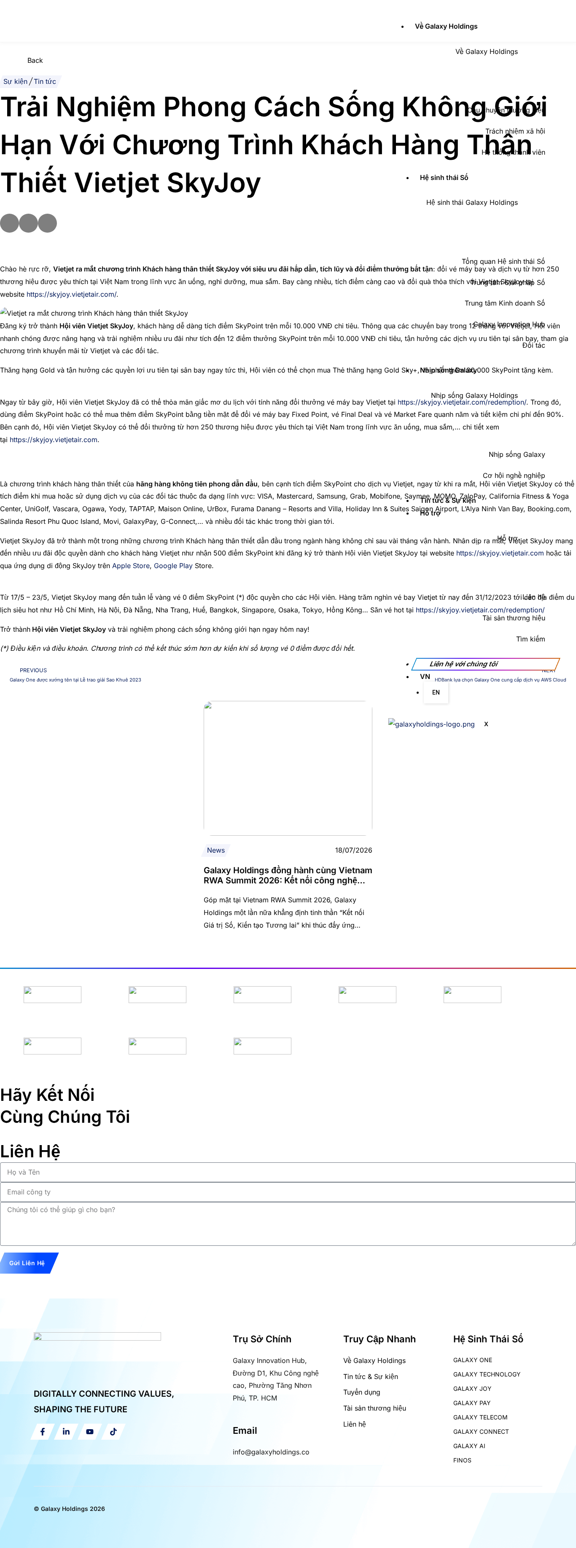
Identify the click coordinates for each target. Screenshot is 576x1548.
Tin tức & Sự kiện (448, 500)
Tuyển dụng (361, 1392)
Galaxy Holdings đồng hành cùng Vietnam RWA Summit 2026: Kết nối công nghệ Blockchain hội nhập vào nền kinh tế (288, 880)
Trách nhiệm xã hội (515, 131)
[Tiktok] (113, 1432)
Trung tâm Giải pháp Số (507, 282)
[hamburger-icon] (397, 12)
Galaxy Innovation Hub (509, 324)
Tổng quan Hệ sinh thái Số (503, 261)
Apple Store (131, 565)
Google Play (173, 565)
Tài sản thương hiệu (513, 618)
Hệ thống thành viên (513, 152)
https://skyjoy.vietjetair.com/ (71, 294)
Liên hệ (533, 597)
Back (35, 60)
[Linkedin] (66, 1432)
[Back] (10, 64)
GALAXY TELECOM (480, 1417)
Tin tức (45, 81)
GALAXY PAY (472, 1402)
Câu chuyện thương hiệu (506, 110)
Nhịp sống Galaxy (448, 370)
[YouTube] (90, 1432)
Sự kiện (15, 81)
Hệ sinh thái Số (444, 177)
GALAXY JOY (472, 1388)
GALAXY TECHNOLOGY (487, 1374)
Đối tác (533, 345)
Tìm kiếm (530, 639)
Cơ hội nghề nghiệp (514, 475)
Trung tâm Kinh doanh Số (505, 303)
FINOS (462, 1460)
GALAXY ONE (472, 1359)
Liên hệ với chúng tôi (463, 664)
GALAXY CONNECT (481, 1431)
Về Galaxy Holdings (446, 26)
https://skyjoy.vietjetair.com (53, 439)
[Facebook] (42, 1432)
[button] (9, 223)
